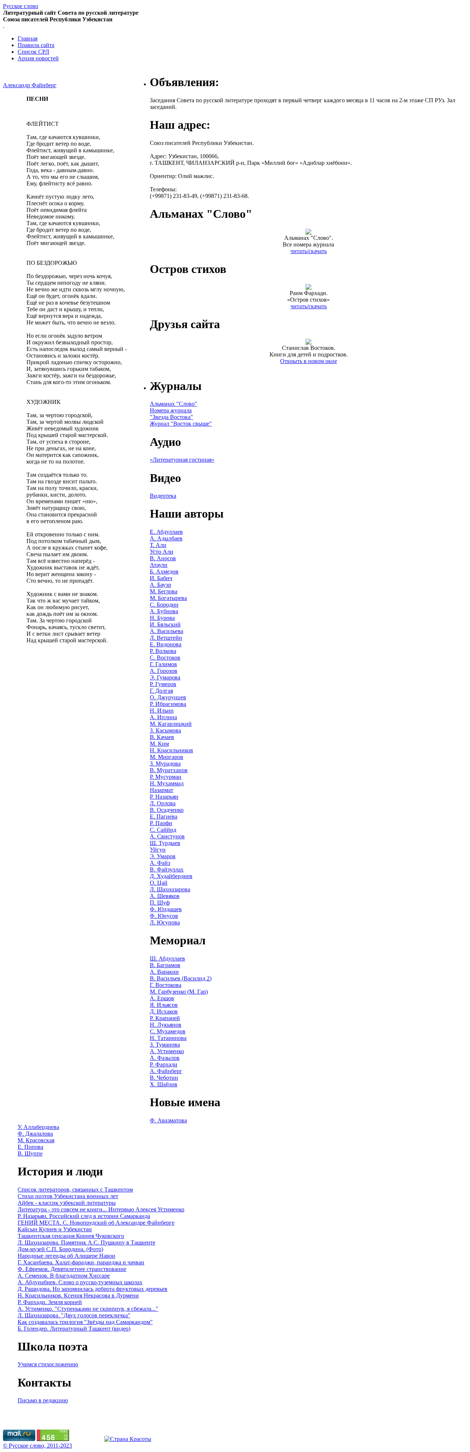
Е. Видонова (165, 644)
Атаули (158, 565)
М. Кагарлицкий (171, 724)
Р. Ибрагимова (168, 704)
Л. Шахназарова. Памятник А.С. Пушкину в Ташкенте (86, 1242)
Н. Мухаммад (167, 783)
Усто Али (161, 552)
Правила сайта (36, 45)
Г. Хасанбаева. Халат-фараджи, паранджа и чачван (81, 1262)
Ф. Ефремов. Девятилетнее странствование (72, 1269)
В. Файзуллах (167, 869)
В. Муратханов (169, 770)
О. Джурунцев (168, 697)
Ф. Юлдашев (166, 909)
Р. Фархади (163, 1064)
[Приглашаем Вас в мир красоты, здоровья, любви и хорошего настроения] (127, 1439)
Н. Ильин (162, 710)
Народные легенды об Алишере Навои (66, 1256)
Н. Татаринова (168, 1038)
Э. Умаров (163, 856)
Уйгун (158, 849)
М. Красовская (36, 1140)
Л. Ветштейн (166, 638)
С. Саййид (163, 830)
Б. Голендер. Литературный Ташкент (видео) (74, 1328)
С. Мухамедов (167, 1031)
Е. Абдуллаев (166, 532)
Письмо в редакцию (43, 1400)
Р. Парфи (161, 823)
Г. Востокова (165, 985)
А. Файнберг (166, 1071)
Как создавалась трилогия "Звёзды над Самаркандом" (85, 1322)
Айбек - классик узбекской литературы (67, 1203)
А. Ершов (162, 998)
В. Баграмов (165, 965)
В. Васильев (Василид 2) (181, 978)
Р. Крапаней (165, 1018)
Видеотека (163, 496)
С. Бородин (164, 604)
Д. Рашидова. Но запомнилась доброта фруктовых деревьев (92, 1289)
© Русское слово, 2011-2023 (37, 1445)
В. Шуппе (30, 1153)
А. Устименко (167, 1051)
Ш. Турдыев (165, 843)
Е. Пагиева (163, 816)
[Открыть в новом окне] (308, 343)
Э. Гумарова (165, 677)
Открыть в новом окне (308, 361)
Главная (27, 38)
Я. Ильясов (164, 1005)
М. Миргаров (166, 757)
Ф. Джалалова (35, 1133)
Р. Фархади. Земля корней (50, 1302)
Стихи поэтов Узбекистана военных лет (68, 1196)
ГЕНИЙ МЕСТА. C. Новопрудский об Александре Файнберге (96, 1223)
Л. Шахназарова (170, 889)
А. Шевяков (165, 896)
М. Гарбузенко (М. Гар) (179, 991)
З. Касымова (165, 730)
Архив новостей (38, 58)
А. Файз (160, 863)
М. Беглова (163, 591)
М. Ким (159, 744)
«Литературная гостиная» (182, 460)
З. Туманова (165, 1044)
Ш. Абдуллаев (167, 958)
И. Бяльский (165, 624)
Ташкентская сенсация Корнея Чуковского (71, 1236)
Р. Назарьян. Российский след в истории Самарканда (84, 1216)
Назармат (161, 790)
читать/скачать (308, 251)
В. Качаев (162, 737)
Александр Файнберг (30, 85)
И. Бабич (161, 578)
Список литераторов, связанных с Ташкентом (75, 1189)
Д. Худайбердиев (171, 876)
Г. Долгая (161, 691)
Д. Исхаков (164, 1011)
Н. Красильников (171, 750)
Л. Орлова (163, 803)
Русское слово (20, 6)
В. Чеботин (164, 1078)
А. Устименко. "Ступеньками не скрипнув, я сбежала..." (88, 1309)
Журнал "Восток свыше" (181, 423)
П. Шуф (160, 902)
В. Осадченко (167, 810)
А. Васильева (166, 631)
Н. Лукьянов (165, 1025)
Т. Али (158, 545)
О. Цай (158, 883)
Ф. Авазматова (168, 1120)
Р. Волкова (163, 651)
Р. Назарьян (164, 797)
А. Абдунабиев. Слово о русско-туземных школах (80, 1282)
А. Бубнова (164, 611)
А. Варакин (164, 972)
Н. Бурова (162, 618)
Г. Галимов (163, 664)
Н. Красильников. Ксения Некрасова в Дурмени (78, 1295)
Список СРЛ (33, 52)
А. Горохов (163, 671)
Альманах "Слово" (173, 404)
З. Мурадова (165, 763)
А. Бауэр (160, 585)
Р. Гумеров (163, 684)
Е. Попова (30, 1147)
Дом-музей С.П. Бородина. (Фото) (60, 1249)
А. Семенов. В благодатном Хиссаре (64, 1275)
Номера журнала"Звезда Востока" (171, 413)
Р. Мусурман (165, 777)
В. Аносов (163, 558)
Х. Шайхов (163, 1084)
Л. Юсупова (165, 922)
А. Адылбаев (166, 538)
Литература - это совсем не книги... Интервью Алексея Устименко (101, 1209)
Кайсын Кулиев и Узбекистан (55, 1229)
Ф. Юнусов (164, 916)
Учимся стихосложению (48, 1364)
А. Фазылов (165, 1058)
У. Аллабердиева (38, 1127)
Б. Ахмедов (164, 571)
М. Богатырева (168, 598)
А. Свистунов (167, 836)
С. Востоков (165, 657)
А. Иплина (163, 717)
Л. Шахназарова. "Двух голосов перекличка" (74, 1315)
